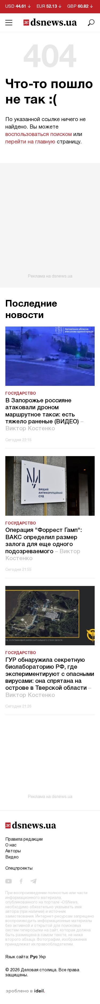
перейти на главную (30, 142)
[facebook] (21, 881)
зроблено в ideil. (25, 991)
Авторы (13, 851)
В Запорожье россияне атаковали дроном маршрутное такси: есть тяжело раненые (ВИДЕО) (44, 415)
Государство (20, 393)
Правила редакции (24, 839)
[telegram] (33, 881)
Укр (42, 957)
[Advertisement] (50, 221)
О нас (11, 845)
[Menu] (8, 22)
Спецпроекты (19, 868)
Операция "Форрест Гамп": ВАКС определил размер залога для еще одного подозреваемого (43, 544)
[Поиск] (91, 22)
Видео (12, 857)
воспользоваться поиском (38, 134)
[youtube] (8, 881)
